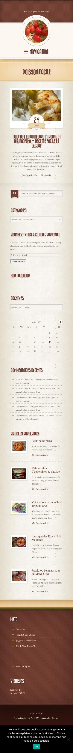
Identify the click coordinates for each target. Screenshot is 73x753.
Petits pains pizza (42, 440)
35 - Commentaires (40, 522)
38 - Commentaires (40, 454)
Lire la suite (46, 175)
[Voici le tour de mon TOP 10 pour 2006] (19, 507)
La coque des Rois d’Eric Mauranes (46, 538)
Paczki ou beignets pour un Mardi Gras (46, 572)
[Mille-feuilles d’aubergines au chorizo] (19, 473)
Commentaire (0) (29, 175)
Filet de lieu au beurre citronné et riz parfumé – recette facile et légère (37, 141)
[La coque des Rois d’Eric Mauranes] (19, 541)
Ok (36, 746)
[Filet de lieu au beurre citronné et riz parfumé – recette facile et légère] (36, 108)
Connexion (20, 629)
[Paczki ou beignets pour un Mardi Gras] (19, 576)
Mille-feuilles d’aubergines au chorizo (46, 469)
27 (35, 351)
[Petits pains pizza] (19, 446)
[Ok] (68, 739)
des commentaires (26, 640)
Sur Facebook (20, 276)
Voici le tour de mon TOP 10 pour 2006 (47, 504)
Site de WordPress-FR (26, 645)
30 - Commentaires (40, 557)
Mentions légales (23, 666)
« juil (60, 322)
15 (50, 342)
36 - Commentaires (40, 488)
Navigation (39, 51)
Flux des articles (25, 634)
